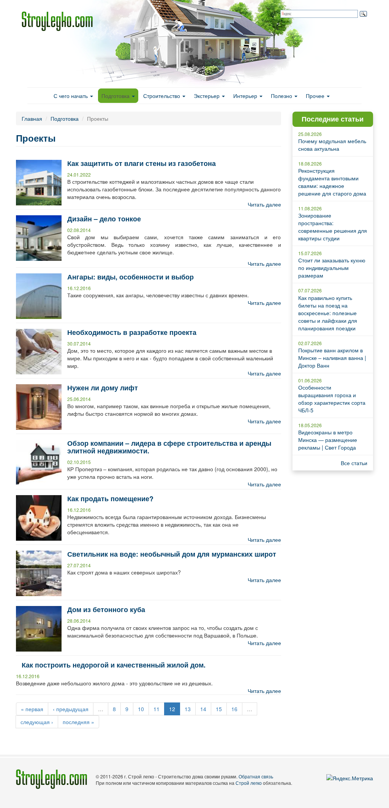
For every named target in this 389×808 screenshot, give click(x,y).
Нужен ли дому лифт (102, 388)
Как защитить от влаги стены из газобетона (141, 163)
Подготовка (116, 95)
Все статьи (354, 463)
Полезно (282, 95)
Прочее (316, 95)
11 (156, 709)
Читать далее (264, 204)
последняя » (78, 722)
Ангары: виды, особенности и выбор (130, 277)
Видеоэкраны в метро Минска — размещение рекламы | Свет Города (327, 439)
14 (203, 709)
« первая (32, 709)
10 (141, 709)
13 (188, 709)
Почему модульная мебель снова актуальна (332, 144)
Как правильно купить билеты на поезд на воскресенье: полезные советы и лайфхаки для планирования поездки (327, 313)
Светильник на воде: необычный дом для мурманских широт (171, 554)
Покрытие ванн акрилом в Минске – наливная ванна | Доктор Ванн (332, 357)
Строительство (162, 95)
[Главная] (60, 21)
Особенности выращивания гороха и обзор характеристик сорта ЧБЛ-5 (331, 398)
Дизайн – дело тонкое (104, 219)
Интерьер (246, 95)
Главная (32, 118)
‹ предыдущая (71, 709)
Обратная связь (256, 776)
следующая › (37, 722)
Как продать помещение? (110, 498)
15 (219, 709)
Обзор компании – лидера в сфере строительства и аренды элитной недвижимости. (169, 447)
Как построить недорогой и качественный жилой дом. (114, 665)
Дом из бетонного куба (106, 609)
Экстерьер (207, 95)
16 (234, 709)
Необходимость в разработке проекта (131, 332)
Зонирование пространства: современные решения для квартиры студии (332, 226)
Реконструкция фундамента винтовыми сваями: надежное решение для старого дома (332, 182)
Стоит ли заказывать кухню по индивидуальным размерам (331, 267)
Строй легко (249, 783)
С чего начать (71, 95)
